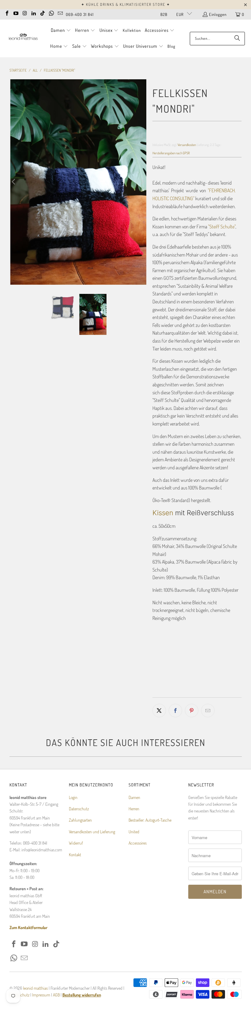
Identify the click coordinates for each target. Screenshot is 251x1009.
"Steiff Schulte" (221, 226)
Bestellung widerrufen (81, 994)
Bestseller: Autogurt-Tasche (150, 820)
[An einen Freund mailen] (208, 710)
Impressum (41, 994)
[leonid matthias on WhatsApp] (51, 12)
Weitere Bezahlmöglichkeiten (220, 692)
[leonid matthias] (23, 38)
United (134, 831)
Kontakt (75, 854)
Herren (134, 808)
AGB (56, 994)
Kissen (162, 512)
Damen (134, 797)
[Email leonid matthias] (60, 12)
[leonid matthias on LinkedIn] (33, 12)
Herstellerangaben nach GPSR (171, 153)
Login (73, 797)
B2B (163, 14)
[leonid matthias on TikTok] (42, 12)
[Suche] (237, 38)
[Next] (142, 182)
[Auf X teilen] (159, 710)
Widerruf (76, 843)
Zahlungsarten (80, 820)
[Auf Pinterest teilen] (191, 710)
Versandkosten (187, 144)
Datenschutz (79, 808)
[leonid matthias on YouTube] (15, 12)
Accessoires (138, 843)
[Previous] (14, 182)
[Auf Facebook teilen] (175, 710)
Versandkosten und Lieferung (92, 831)
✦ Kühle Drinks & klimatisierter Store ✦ (125, 4)
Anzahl (157, 642)
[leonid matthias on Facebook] (7, 12)
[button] (61, 31)
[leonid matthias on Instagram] (24, 12)
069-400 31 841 (80, 14)
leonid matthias (35, 988)
